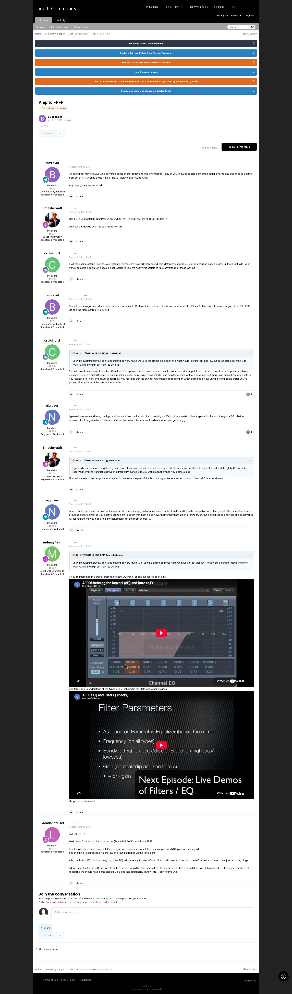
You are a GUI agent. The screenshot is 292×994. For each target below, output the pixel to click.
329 (53, 567)
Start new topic (209, 147)
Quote (79, 196)
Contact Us (250, 980)
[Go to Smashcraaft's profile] (52, 219)
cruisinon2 (52, 253)
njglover (52, 405)
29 (53, 188)
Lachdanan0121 (52, 823)
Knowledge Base (59, 27)
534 (53, 233)
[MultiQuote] (71, 196)
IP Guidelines (84, 979)
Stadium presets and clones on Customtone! (146, 91)
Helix (68, 120)
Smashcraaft (52, 208)
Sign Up (250, 15)
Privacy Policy (67, 979)
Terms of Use (50, 979)
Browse (44, 20)
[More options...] (75, 163)
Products (154, 7)
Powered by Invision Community (146, 989)
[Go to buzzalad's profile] (42, 118)
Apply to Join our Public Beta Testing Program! (146, 53)
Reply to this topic (239, 146)
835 (53, 848)
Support (219, 7)
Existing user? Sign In (228, 15)
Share (46, 126)
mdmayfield (52, 542)
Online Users (81, 27)
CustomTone (175, 7)
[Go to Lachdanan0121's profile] (52, 834)
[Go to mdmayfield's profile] (52, 554)
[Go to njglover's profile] (52, 417)
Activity (61, 20)
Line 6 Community (56, 9)
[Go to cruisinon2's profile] (52, 264)
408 (53, 431)
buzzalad (57, 116)
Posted (80, 166)
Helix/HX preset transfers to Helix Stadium (146, 62)
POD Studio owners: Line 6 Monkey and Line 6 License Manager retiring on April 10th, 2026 (146, 81)
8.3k (53, 278)
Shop (234, 7)
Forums (40, 27)
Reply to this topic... (68, 912)
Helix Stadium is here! (146, 72)
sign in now (112, 898)
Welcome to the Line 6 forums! (146, 43)
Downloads (199, 7)
